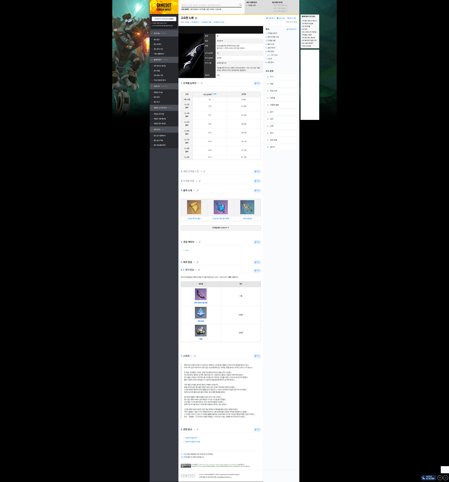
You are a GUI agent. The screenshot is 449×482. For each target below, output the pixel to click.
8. (182, 429)
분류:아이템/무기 (191, 438)
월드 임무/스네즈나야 (310, 21)
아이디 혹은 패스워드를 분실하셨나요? (163, 25)
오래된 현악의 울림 (194, 219)
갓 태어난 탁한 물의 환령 (220, 219)
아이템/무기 (195, 22)
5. (182, 242)
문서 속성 (282, 18)
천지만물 (202, 9)
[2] (182, 457)
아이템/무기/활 (206, 22)
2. (182, 171)
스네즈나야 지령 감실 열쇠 (310, 32)
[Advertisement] (221, 30)
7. (182, 356)
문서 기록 (292, 18)
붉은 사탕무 (210, 9)
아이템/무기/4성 (219, 22)
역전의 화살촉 (247, 219)
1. (182, 83)
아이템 (187, 22)
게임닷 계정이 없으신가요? (160, 23)
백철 (200, 339)
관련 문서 (271, 18)
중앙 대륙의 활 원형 (200, 303)
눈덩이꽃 (218, 9)
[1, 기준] (213, 94)
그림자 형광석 (194, 9)
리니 (186, 250)
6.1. (183, 270)
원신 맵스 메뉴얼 (308, 38)
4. (182, 190)
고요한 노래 (251, 5)
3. (182, 181)
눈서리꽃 (306, 46)
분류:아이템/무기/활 (192, 442)
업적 (304, 29)
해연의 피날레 (307, 23)
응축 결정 (201, 321)
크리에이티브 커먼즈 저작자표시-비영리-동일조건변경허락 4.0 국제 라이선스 (218, 464)
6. (182, 262)
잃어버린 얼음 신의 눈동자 (310, 40)
